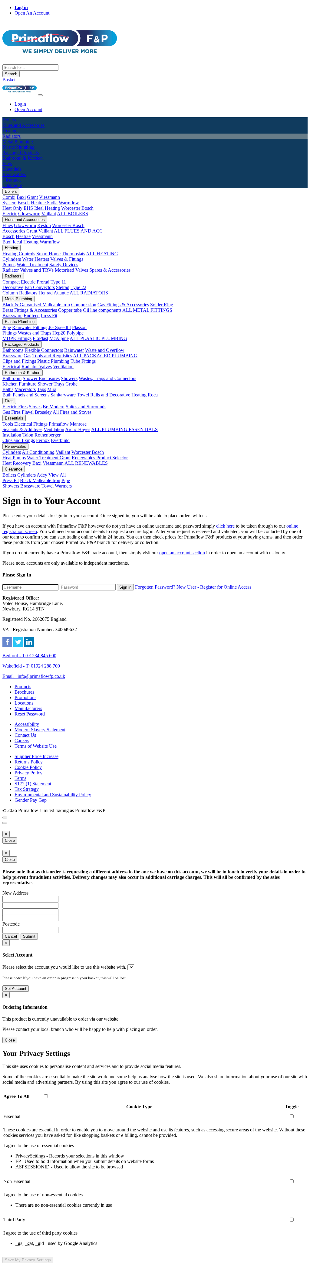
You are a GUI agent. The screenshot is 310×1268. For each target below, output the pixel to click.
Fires (9, 401)
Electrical (11, 366)
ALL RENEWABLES (86, 463)
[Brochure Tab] (4, 817)
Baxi (21, 197)
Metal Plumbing (18, 299)
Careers (22, 740)
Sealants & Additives (22, 429)
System (9, 202)
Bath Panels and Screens (25, 394)
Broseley (43, 412)
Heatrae (23, 236)
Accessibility (27, 724)
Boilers (11, 191)
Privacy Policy (28, 772)
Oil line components (102, 310)
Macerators (25, 389)
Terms (20, 778)
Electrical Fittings (31, 424)
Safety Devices (63, 264)
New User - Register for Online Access (213, 587)
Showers (69, 378)
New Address (15, 893)
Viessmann (49, 197)
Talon (27, 434)
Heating (11, 248)
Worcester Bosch (77, 208)
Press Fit (49, 315)
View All (57, 475)
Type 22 (78, 287)
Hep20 (58, 332)
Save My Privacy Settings (28, 1260)
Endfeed (32, 315)
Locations (24, 702)
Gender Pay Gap (31, 800)
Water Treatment (32, 264)
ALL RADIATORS (89, 292)
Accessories (13, 230)
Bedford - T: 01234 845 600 (29, 655)
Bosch (24, 202)
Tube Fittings (83, 361)
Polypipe (75, 332)
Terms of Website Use (36, 746)
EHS (28, 208)
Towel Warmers (56, 485)
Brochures (24, 692)
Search (11, 74)
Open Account (28, 109)
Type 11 (58, 281)
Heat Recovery (16, 463)
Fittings (9, 332)
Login (20, 104)
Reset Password (30, 713)
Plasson (79, 327)
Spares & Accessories (109, 270)
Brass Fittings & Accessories (29, 310)
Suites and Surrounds (86, 406)
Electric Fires (15, 406)
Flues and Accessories (25, 219)
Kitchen (10, 383)
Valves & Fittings (66, 259)
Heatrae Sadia (44, 202)
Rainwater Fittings (29, 327)
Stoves (35, 406)
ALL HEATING (102, 253)
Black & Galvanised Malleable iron (36, 304)
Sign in (125, 587)
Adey (42, 475)
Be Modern (53, 406)
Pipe (6, 327)
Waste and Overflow (104, 350)
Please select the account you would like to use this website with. (64, 967)
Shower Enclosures (41, 378)
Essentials (14, 418)
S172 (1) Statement (33, 783)
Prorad (43, 281)
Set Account (15, 988)
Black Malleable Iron (40, 480)
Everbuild (60, 440)
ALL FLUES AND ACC (78, 230)
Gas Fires (11, 412)
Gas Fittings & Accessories (123, 304)
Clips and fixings (18, 440)
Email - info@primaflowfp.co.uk (33, 676)
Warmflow (69, 202)
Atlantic (61, 292)
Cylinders (11, 259)
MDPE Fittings (16, 338)
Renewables (15, 446)
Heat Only (12, 208)
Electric (9, 213)
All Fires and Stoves (72, 412)
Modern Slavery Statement (40, 729)
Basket (8, 79)
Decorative (12, 287)
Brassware (12, 315)
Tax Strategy (27, 789)
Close (10, 840)
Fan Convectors (40, 287)
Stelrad (62, 287)
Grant (32, 197)
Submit (29, 936)
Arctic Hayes (77, 429)
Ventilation (63, 366)
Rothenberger (48, 434)
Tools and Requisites (52, 355)
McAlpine (59, 338)
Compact (11, 281)
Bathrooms (12, 350)
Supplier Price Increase (36, 756)
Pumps (8, 264)
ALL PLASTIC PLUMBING (98, 338)
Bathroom (11, 378)
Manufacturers (28, 708)
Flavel (28, 412)
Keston (44, 225)
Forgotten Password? (155, 587)
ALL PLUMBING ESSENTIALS (124, 429)
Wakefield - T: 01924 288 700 (31, 665)
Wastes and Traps (34, 332)
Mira (51, 389)
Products (23, 686)
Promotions (25, 697)
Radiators (13, 276)
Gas (27, 355)
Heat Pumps (14, 457)
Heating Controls (18, 253)
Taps (41, 389)
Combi (8, 197)
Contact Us (25, 735)
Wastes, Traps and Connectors (107, 378)
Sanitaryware (63, 394)
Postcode (11, 923)
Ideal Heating (47, 208)
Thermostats (73, 253)
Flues (7, 225)
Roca (153, 394)
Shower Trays (51, 383)
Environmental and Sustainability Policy (53, 794)
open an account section (182, 552)
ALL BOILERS (72, 213)
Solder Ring (161, 304)
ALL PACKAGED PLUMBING (105, 355)
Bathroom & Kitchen (22, 372)
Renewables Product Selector (100, 457)
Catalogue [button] (12, 185)
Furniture (27, 383)
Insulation (11, 434)
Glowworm (29, 213)
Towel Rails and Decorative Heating (112, 394)
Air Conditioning (38, 452)
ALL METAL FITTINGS (147, 310)
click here (225, 526)
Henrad (45, 292)
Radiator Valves (36, 366)
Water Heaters (35, 259)
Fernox (43, 440)
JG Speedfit (59, 327)
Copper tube (70, 310)
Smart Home (48, 253)
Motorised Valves (71, 270)
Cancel (11, 936)
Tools (7, 424)
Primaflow (59, 424)
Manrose (78, 424)
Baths (7, 389)
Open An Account (32, 12)
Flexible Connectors (44, 350)
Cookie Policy (28, 767)
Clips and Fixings (19, 361)
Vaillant (48, 213)
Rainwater (74, 350)
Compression (83, 304)
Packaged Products (22, 344)
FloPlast (40, 338)
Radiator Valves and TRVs (28, 270)
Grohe (71, 383)
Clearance (13, 469)
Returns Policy (29, 761)
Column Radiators (19, 292)
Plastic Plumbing (20, 321)
